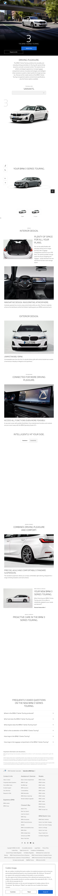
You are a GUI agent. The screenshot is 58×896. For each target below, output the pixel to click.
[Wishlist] (48, 3)
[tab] (12, 194)
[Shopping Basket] (45, 3)
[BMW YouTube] (31, 843)
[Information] (23, 157)
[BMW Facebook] (22, 843)
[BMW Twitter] (25, 843)
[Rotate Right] (5, 183)
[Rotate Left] (5, 178)
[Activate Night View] (5, 170)
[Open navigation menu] (52, 3)
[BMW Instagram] (28, 843)
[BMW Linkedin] (33, 843)
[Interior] (5, 165)
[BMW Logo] (5, 3)
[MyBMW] (42, 3)
